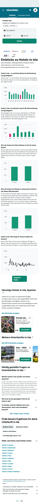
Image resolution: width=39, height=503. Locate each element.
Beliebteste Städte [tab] (22, 427)
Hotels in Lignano (7, 445)
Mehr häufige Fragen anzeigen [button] (19, 413)
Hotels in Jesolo (7, 453)
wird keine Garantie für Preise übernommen (14, 481)
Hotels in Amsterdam (8, 448)
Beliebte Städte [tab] (8, 427)
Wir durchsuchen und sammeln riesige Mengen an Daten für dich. (16, 490)
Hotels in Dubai (7, 466)
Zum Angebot (25, 329)
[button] (3, 10)
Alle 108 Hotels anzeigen (10, 313)
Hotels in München (8, 450)
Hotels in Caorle (7, 469)
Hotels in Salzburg (8, 458)
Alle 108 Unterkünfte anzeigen (13, 343)
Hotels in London (7, 463)
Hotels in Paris (6, 455)
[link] (19, 279)
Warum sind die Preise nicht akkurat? (15, 493)
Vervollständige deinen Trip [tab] (12, 435)
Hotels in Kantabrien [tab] (9, 431)
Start (17, 501)
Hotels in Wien (6, 461)
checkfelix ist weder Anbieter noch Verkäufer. (18, 487)
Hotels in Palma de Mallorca (11, 471)
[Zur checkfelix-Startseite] (12, 10)
